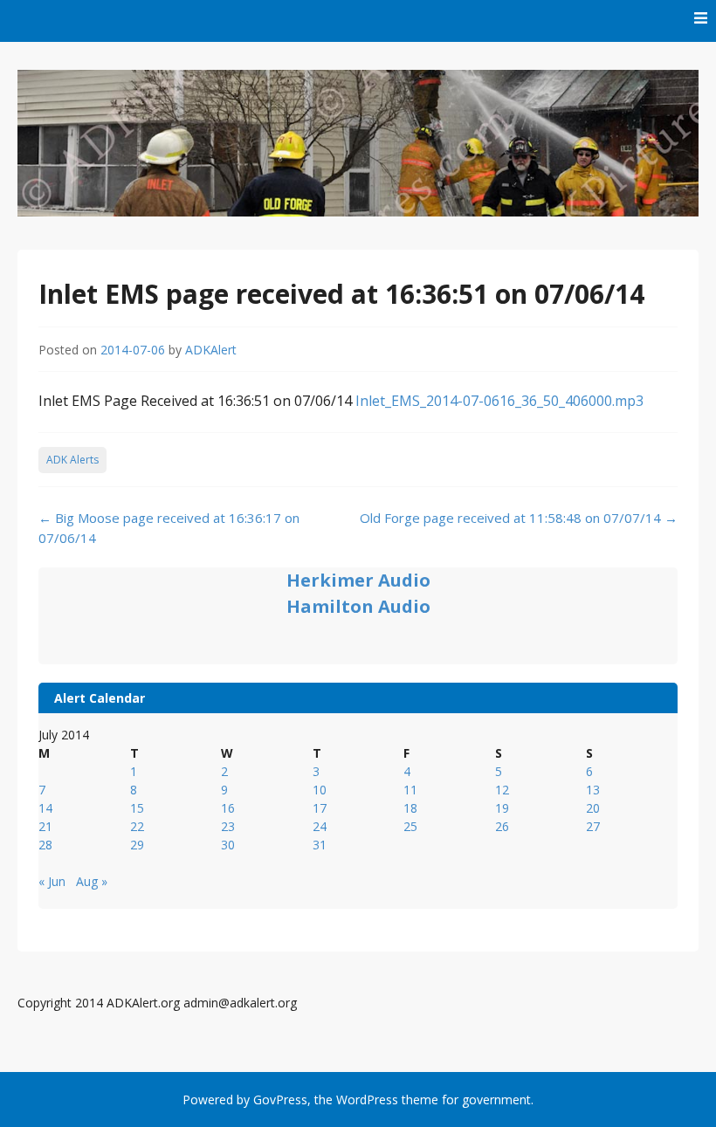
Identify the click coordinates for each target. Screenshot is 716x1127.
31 (320, 844)
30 (228, 844)
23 (228, 826)
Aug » (91, 881)
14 (45, 808)
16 (228, 808)
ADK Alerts (72, 459)
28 (45, 844)
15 (137, 808)
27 (593, 826)
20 (593, 808)
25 (410, 826)
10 (320, 789)
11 (410, 789)
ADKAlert (211, 349)
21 (45, 826)
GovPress (280, 1099)
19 (502, 808)
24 (320, 826)
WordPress (367, 1099)
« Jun (51, 881)
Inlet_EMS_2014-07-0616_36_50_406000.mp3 (499, 400)
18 (410, 808)
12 (502, 789)
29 (137, 844)
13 (593, 789)
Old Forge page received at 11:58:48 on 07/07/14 (519, 517)
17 (320, 808)
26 (502, 826)
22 (137, 826)
